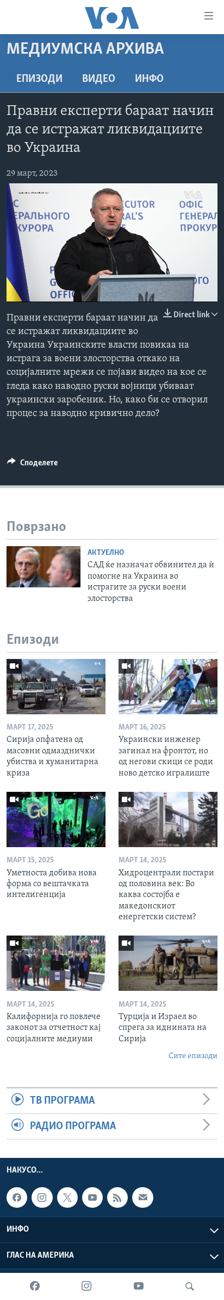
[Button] (32, 465)
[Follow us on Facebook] (17, 1197)
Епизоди (39, 79)
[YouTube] (138, 1286)
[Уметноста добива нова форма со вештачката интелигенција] (56, 819)
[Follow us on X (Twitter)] (67, 1197)
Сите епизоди (193, 1056)
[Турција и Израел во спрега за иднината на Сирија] (168, 963)
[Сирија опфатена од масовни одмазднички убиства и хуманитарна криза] (56, 686)
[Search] (189, 1286)
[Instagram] (86, 1286)
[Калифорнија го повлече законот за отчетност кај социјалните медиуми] (56, 963)
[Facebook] (35, 1286)
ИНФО (149, 79)
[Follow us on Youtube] (92, 1197)
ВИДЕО (98, 79)
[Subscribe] (142, 1197)
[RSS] (117, 1197)
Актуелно (106, 553)
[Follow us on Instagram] (42, 1197)
